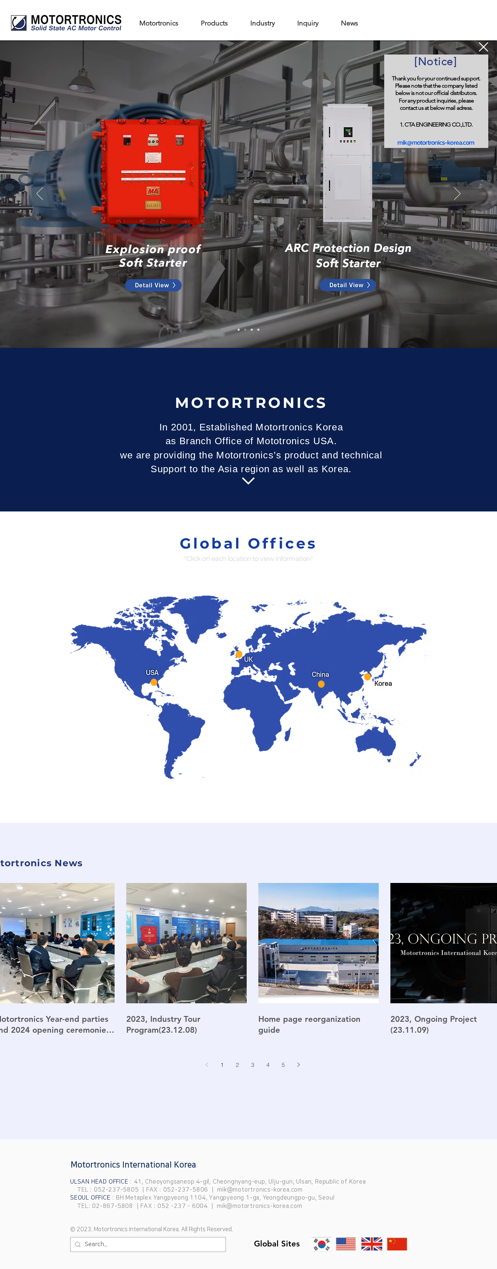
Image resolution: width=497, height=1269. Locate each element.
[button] (483, 47)
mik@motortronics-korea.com (435, 142)
